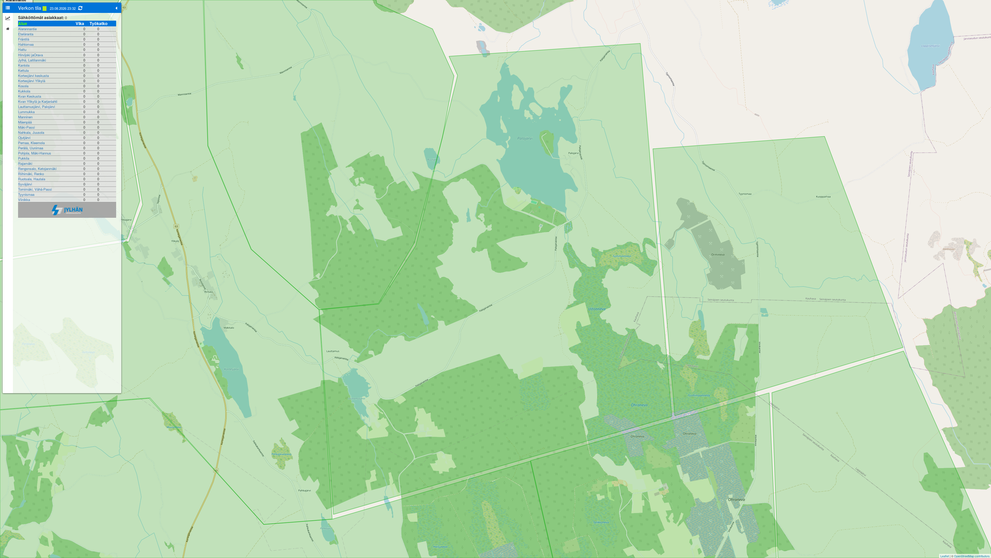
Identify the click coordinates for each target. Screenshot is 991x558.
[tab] (8, 8)
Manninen (25, 116)
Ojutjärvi (24, 137)
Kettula (23, 70)
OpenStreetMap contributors (972, 556)
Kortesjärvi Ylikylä (31, 80)
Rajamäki (25, 163)
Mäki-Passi (26, 127)
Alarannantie (27, 28)
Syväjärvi (25, 184)
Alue (22, 23)
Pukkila (23, 158)
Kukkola (24, 91)
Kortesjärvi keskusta (33, 75)
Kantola (23, 65)
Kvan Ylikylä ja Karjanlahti (37, 101)
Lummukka (26, 111)
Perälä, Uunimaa (30, 147)
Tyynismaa (26, 194)
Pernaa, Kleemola (31, 142)
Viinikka (24, 199)
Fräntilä (23, 39)
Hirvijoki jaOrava (30, 54)
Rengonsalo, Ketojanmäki (37, 168)
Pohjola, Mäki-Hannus (34, 153)
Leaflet (944, 556)
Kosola (23, 85)
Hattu (22, 49)
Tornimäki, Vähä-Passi (35, 189)
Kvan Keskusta (29, 96)
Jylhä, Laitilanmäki (32, 60)
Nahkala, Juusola (31, 132)
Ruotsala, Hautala (31, 178)
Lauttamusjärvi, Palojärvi (36, 106)
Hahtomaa (26, 44)
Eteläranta (25, 34)
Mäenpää (25, 122)
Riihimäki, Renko (31, 173)
